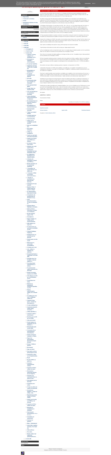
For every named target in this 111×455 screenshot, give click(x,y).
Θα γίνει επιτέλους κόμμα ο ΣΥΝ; (31, 214)
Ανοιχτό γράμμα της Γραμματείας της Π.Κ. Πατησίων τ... (31, 323)
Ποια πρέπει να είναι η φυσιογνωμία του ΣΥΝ (32, 352)
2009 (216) (26, 47)
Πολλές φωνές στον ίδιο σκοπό (32, 240)
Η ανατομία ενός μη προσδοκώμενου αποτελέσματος (31, 331)
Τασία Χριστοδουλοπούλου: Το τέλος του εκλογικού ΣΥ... (32, 201)
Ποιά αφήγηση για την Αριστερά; (32, 381)
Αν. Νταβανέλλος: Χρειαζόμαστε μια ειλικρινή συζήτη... (31, 156)
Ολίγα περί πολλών (31, 320)
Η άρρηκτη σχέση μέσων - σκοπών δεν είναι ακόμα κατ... (31, 302)
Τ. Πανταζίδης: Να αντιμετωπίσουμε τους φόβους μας (32, 170)
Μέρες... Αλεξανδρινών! (32, 423)
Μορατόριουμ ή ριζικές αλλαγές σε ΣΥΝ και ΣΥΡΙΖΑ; (32, 396)
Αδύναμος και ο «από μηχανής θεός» (31, 147)
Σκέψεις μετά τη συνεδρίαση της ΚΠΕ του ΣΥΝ (31, 122)
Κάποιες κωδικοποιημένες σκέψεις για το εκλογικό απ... (32, 291)
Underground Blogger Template (60, 450)
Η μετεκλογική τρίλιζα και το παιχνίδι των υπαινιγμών (31, 82)
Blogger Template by (55, 448)
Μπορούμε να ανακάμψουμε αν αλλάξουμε (30, 409)
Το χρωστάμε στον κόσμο (31, 281)
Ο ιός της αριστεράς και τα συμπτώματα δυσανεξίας (32, 93)
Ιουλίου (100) (29, 52)
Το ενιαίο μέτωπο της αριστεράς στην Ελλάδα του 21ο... (32, 228)
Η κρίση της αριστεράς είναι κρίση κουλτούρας (32, 136)
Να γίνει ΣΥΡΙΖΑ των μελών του (31, 360)
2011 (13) (26, 43)
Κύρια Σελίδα (26, 16)
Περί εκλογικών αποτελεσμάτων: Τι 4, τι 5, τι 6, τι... (32, 413)
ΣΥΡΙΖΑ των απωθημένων (30, 132)
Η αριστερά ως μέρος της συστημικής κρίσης (32, 355)
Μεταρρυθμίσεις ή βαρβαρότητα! (31, 71)
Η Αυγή (24, 20)
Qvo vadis (29, 78)
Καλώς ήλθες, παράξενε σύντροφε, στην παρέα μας (32, 427)
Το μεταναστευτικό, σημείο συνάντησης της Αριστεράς (32, 269)
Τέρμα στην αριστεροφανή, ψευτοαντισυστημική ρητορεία (31, 340)
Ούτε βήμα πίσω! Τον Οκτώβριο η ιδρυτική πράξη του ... (31, 260)
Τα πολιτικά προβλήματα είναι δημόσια (31, 75)
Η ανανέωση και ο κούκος (31, 384)
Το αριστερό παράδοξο (32, 63)
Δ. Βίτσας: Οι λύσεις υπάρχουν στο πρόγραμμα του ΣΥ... (31, 56)
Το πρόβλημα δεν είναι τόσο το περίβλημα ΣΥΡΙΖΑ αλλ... (32, 297)
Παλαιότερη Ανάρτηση (86, 110)
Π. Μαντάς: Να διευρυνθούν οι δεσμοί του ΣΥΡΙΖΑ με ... (32, 160)
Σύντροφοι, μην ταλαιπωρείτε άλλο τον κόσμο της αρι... (32, 377)
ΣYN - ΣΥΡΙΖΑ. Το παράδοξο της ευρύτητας (30, 250)
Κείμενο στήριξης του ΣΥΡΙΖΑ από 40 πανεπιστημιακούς (31, 220)
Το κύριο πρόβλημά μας (32, 305)
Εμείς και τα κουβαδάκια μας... (32, 126)
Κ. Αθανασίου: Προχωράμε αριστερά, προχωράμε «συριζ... (32, 151)
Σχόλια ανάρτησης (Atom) (50, 112)
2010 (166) (26, 45)
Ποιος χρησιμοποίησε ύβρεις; (32, 85)
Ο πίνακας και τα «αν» (32, 247)
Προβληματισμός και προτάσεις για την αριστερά (31, 236)
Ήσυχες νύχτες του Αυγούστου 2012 (31, 89)
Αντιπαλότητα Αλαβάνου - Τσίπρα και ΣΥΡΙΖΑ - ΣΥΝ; (32, 391)
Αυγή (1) (25, 37)
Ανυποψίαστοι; (30, 216)
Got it (93, 3)
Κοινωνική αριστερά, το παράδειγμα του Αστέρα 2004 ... (32, 255)
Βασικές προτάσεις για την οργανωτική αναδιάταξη (32, 165)
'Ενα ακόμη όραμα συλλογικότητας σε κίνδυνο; (31, 264)
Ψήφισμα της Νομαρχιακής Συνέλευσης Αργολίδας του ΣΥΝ (32, 285)
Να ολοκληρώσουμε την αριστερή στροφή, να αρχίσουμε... (32, 102)
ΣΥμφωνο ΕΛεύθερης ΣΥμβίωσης (31, 232)
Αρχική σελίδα (64, 110)
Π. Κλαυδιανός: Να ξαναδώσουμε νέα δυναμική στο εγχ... (31, 196)
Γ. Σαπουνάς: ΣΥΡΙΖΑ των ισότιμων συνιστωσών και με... (31, 174)
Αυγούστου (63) (29, 50)
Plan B (28, 357)
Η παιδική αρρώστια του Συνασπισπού (31, 116)
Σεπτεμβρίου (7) (29, 49)
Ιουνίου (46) (28, 438)
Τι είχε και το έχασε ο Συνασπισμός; (49, 10)
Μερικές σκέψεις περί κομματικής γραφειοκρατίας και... (31, 435)
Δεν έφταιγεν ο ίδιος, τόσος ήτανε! (31, 144)
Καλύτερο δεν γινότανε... (30, 421)
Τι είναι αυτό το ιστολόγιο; (28, 18)
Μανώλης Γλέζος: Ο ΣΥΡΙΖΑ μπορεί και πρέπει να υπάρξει (31, 188)
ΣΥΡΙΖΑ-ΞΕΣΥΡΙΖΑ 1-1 (31, 311)
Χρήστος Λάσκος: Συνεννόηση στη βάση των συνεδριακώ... (32, 210)
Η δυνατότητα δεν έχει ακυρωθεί (32, 184)
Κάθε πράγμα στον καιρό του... (31, 224)
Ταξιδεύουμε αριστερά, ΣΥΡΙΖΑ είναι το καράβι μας (32, 67)
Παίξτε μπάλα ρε (30, 429)
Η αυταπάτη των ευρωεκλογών (30, 417)
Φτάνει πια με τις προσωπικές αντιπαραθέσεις (30, 244)
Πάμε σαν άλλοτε (30, 349)
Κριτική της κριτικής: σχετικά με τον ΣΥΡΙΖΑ (32, 273)
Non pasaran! (30, 347)
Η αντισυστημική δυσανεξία (30, 109)
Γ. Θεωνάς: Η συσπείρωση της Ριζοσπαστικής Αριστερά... (30, 179)
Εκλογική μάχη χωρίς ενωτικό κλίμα (31, 327)
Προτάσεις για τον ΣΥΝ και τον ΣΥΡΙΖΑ (32, 317)
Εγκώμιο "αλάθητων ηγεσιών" (31, 345)
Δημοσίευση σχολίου (44, 107)
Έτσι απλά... (29, 431)
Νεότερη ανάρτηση (43, 110)
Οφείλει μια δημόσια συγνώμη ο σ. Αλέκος (31, 335)
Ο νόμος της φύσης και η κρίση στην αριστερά (32, 387)
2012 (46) (26, 41)
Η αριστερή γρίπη (31, 118)
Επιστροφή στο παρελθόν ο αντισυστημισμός (31, 60)
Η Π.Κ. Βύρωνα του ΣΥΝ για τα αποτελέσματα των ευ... (32, 277)
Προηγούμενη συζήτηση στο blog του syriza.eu (30, 23)
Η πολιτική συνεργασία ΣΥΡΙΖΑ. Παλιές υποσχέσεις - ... (32, 308)
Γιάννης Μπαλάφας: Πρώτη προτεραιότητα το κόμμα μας (32, 97)
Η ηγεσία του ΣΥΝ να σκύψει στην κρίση (31, 368)
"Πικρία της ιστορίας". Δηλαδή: (32, 113)
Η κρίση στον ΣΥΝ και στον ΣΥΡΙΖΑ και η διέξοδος (31, 140)
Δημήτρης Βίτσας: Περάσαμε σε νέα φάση (32, 206)
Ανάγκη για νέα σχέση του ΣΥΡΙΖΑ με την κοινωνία (32, 401)
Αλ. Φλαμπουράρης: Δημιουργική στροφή (31, 192)
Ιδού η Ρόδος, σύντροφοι (30, 129)
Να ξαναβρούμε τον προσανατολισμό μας (32, 106)
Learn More (88, 3)
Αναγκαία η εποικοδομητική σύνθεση (30, 364)
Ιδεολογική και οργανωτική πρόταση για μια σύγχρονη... (31, 372)
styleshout (50, 450)
